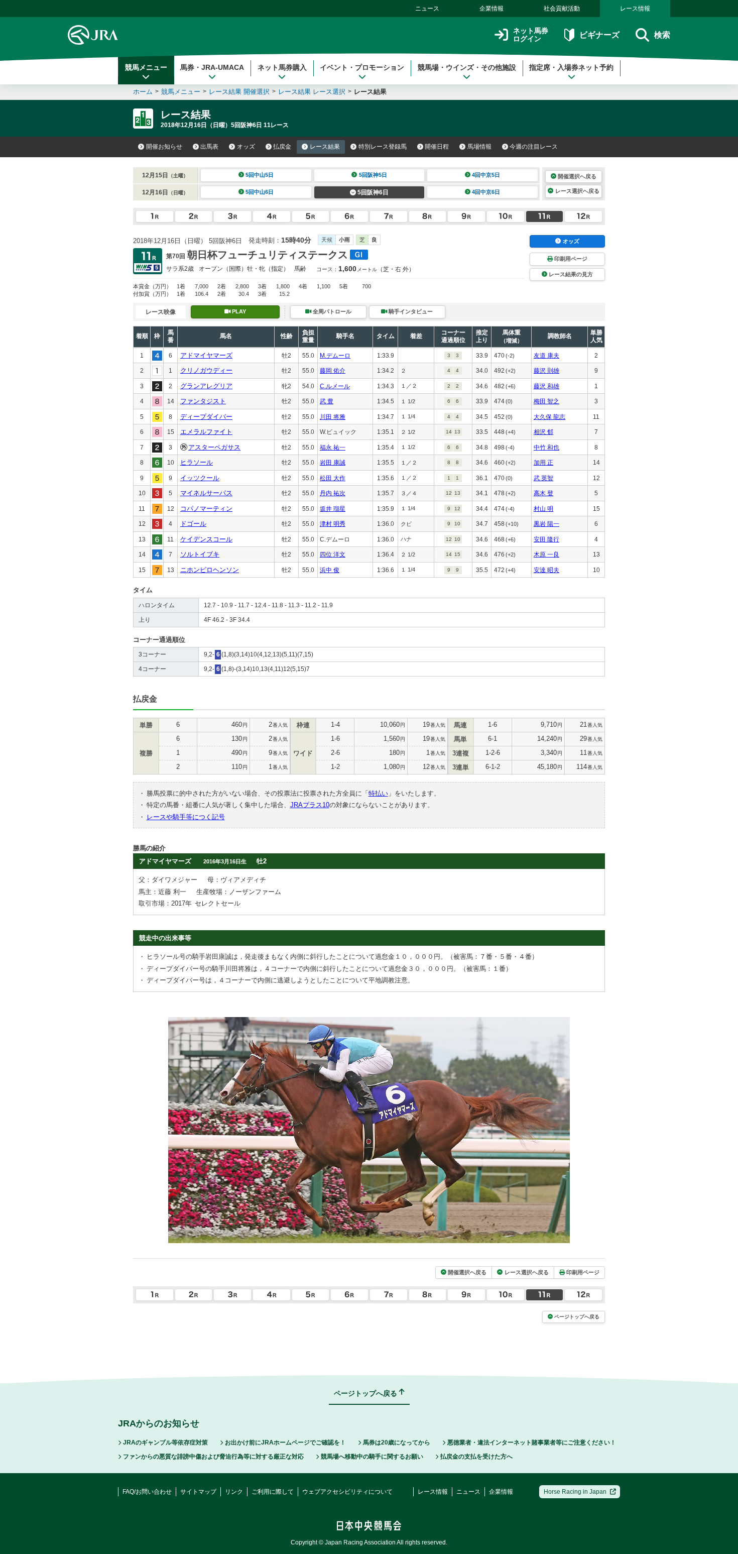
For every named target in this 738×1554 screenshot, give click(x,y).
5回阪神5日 (373, 175)
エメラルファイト (206, 431)
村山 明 (543, 508)
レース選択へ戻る (577, 191)
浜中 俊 (329, 570)
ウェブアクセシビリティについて (347, 1491)
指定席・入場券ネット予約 (571, 67)
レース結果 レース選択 (311, 91)
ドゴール (193, 523)
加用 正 (543, 462)
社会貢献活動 (562, 8)
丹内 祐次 (332, 493)
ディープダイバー (206, 416)
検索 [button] (662, 35)
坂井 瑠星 (332, 508)
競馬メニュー (146, 67)
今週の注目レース (534, 146)
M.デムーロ (335, 355)
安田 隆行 (546, 539)
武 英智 (543, 478)
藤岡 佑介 (332, 370)
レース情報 (635, 8)
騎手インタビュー (411, 311)
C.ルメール (335, 386)
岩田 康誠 (332, 462)
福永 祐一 (332, 447)
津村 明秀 (332, 523)
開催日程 (437, 146)
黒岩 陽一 (546, 523)
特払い (378, 793)
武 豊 (326, 401)
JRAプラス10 (309, 805)
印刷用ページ (570, 259)
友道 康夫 (546, 355)
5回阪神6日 (373, 192)
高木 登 (543, 493)
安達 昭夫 (546, 570)
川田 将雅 (332, 416)
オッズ (246, 146)
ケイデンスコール (206, 539)
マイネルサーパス (206, 493)
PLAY (239, 311)
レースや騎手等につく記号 (186, 817)
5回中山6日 (259, 192)
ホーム (143, 91)
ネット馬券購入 (282, 67)
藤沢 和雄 (546, 386)
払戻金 (282, 146)
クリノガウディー (206, 370)
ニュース (427, 8)
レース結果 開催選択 (239, 91)
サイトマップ (198, 1491)
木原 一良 (546, 554)
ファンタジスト (203, 401)
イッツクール (199, 478)
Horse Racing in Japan (575, 1491)
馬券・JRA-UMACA (212, 67)
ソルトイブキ (199, 554)
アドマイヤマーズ (206, 355)
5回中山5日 (259, 175)
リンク (234, 1491)
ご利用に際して (273, 1491)
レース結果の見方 (571, 274)
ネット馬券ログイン (530, 35)
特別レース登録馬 (382, 146)
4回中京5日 (486, 175)
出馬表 (209, 146)
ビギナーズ (599, 35)
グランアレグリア (206, 386)
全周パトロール (332, 311)
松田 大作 (332, 478)
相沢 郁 (543, 431)
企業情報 (491, 8)
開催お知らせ (164, 146)
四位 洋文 (332, 554)
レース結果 (325, 146)
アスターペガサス (214, 447)
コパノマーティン (206, 508)
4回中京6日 (486, 192)
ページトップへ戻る (576, 1316)
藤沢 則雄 (546, 370)
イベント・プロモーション (362, 67)
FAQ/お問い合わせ (147, 1491)
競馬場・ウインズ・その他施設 (467, 67)
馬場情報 (479, 146)
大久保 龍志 (549, 416)
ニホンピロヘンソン (209, 570)
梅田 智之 (546, 401)
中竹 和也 (546, 447)
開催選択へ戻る (577, 176)
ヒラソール (196, 462)
